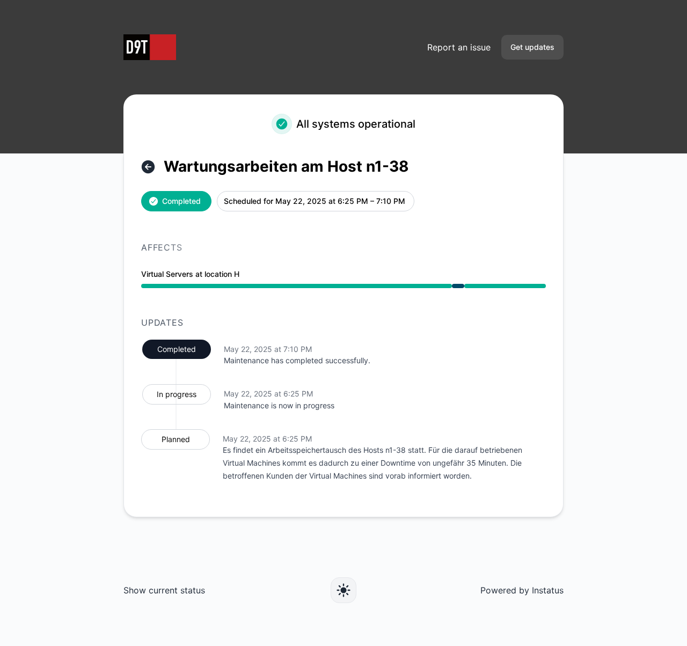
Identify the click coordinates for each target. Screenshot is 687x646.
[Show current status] (148, 167)
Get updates (532, 47)
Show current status (164, 590)
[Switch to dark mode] (343, 590)
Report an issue (459, 47)
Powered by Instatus (522, 590)
